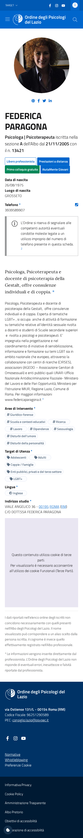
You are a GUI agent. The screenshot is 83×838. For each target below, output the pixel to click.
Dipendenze (41, 429)
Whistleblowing (16, 759)
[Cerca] (75, 19)
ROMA (54, 506)
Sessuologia (64, 429)
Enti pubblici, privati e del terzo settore (36, 471)
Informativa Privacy (18, 784)
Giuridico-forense (21, 414)
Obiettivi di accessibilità (21, 821)
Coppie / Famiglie (21, 464)
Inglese (17, 493)
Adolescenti (18, 457)
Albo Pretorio (14, 812)
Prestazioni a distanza (53, 161)
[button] (12, 5)
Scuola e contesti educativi (27, 422)
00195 (44, 506)
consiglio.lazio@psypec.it (30, 720)
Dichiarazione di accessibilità (24, 830)
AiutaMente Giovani (55, 169)
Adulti (41, 457)
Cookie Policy (14, 794)
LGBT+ (17, 479)
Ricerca (60, 422)
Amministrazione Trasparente (25, 802)
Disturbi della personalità (27, 443)
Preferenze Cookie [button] (18, 765)
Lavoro (17, 429)
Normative (12, 754)
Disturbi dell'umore (23, 436)
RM (63, 506)
